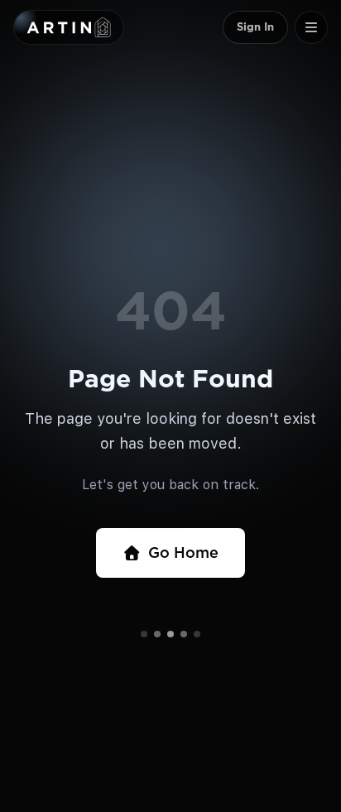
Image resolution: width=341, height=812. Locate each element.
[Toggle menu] (311, 27)
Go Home (183, 552)
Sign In (255, 27)
